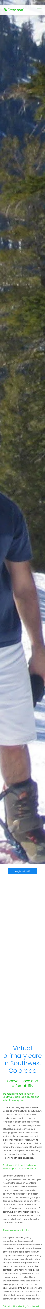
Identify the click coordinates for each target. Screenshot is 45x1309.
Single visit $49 (22, 871)
